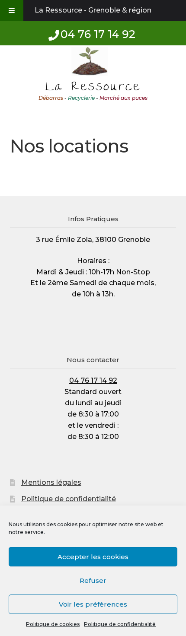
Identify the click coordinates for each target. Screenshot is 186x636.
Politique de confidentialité (120, 624)
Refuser (93, 580)
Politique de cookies (53, 624)
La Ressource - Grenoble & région (93, 10)
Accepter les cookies (93, 557)
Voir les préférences (93, 604)
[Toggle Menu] (11, 10)
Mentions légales (51, 482)
